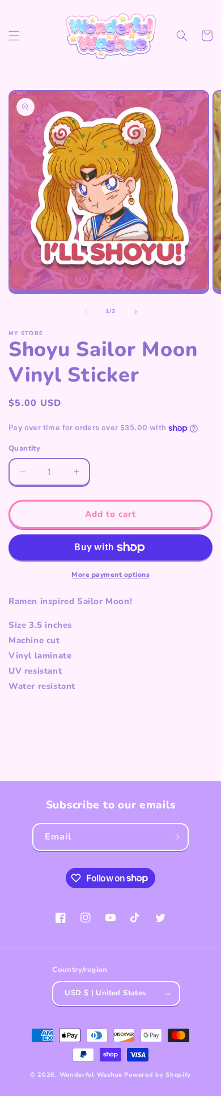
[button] (14, 35)
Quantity (24, 448)
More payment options (110, 574)
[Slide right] (135, 311)
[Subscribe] (175, 837)
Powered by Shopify (157, 1075)
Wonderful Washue (91, 1075)
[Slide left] (85, 311)
